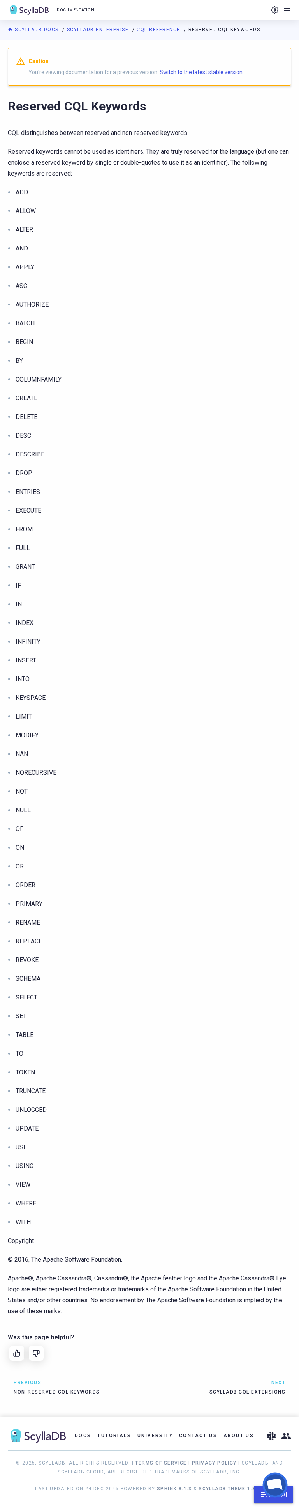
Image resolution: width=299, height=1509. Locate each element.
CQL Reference (159, 29)
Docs (83, 1435)
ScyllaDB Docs (36, 29)
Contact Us (198, 1435)
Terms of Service (160, 1463)
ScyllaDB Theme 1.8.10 (231, 1488)
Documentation (75, 10)
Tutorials (114, 1435)
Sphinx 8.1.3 (174, 1488)
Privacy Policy (214, 1463)
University (155, 1435)
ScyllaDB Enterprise (98, 29)
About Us (238, 1435)
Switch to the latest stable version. (202, 72)
